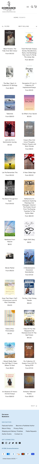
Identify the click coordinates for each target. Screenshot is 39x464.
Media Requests (31, 431)
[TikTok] (9, 443)
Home (16, 17)
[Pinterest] (16, 443)
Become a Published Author (25, 425)
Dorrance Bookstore (12, 448)
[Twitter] (13, 443)
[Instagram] (6, 443)
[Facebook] (3, 443)
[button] (32, 6)
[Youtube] (20, 443)
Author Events (7, 434)
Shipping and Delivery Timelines (12, 431)
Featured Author (7, 425)
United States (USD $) (9, 458)
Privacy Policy (18, 428)
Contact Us (18, 434)
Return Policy (6, 428)
